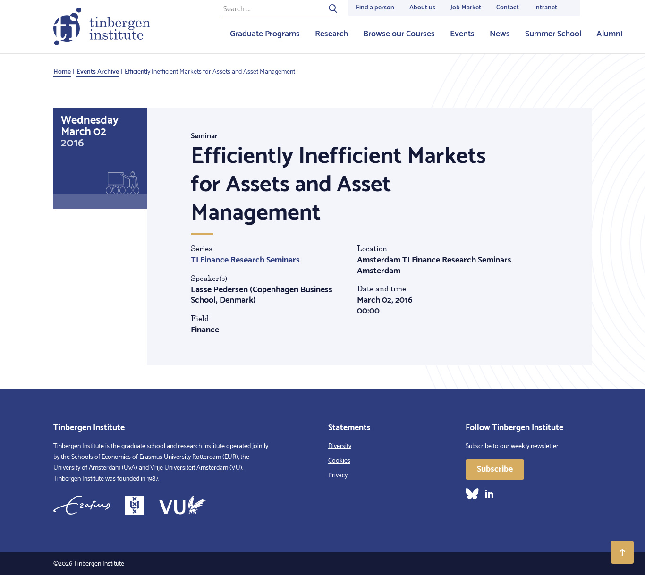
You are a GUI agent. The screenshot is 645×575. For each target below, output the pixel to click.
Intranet (545, 7)
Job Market (465, 7)
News (500, 34)
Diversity (339, 446)
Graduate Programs (265, 34)
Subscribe (495, 469)
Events (462, 34)
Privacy (338, 475)
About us (422, 7)
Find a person (375, 7)
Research (331, 34)
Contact (507, 7)
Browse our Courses (399, 34)
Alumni (609, 34)
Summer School (553, 34)
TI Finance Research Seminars (245, 260)
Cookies (339, 461)
